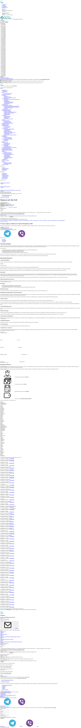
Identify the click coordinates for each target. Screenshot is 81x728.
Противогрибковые (7, 116)
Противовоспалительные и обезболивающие (9, 147)
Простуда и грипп (5, 142)
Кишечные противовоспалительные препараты (11, 99)
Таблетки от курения (5, 160)
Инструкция (4, 240)
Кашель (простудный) (7, 122)
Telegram (21, 726)
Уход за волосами (7, 127)
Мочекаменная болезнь (8, 162)
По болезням (4, 170)
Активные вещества (5, 168)
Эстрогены (6, 108)
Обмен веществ (4, 136)
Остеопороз (6, 140)
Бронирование (4, 173)
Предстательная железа (8, 163)
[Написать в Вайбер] (22, 236)
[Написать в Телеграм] (7, 236)
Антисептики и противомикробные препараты (11, 106)
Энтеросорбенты (7, 103)
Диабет (3, 119)
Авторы (3, 688)
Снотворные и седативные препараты (10, 134)
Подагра (3, 141)
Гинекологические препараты (7, 105)
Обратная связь (4, 178)
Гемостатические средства (8, 157)
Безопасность (4, 174)
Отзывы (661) (4, 6)
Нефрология (4, 135)
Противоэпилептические (8, 133)
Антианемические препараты (9, 154)
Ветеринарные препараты (6, 94)
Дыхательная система (5, 120)
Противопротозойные (7, 146)
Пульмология (4, 151)
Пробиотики (6, 100)
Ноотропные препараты (8, 131)
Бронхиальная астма (7, 121)
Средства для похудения (8, 138)
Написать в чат (2, 726)
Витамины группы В (7, 96)
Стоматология (4, 159)
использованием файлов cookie (48, 707)
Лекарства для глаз (5, 124)
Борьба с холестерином (7, 137)
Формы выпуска (5, 169)
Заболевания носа (7, 144)
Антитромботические (7, 156)
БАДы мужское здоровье (8, 93)
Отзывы (3, 686)
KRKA (7, 204)
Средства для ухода (7, 126)
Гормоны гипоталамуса (8, 111)
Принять (54, 707)
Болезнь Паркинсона (7, 129)
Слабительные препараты (8, 102)
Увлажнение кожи (7, 117)
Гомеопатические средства (6, 109)
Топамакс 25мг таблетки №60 (5, 182)
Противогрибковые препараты (7, 149)
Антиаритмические (7, 155)
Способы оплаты (5, 176)
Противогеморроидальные (6, 148)
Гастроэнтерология (5, 98)
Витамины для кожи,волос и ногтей (10, 97)
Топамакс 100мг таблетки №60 (5, 186)
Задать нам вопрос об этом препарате (6, 228)
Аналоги (3, 167)
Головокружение (7, 130)
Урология (3, 161)
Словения (12, 204)
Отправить (11, 216)
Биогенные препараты (7, 152)
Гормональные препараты (6, 110)
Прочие (3, 150)
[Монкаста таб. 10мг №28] (4, 197)
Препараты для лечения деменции (9, 132)
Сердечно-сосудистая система (7, 153)
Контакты (3, 687)
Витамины (4, 95)
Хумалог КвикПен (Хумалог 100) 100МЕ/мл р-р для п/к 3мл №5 (10, 190)
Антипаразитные (5, 91)
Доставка (3, 5)
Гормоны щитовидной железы (9, 112)
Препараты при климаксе (8, 107)
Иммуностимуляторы (5, 123)
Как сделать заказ (5, 177)
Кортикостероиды (7, 113)
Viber (37, 726)
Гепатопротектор (5, 104)
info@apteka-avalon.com (7, 692)
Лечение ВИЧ (6, 145)
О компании (4, 4)
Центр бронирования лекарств (7, 685)
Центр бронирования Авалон (7, 195)
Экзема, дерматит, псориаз (8, 118)
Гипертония (6, 158)
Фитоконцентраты (5, 164)
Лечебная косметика (5, 125)
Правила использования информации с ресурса (8, 695)
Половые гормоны (7, 114)
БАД (3, 92)
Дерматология (4, 115)
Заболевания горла (7, 143)
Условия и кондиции (5, 175)
